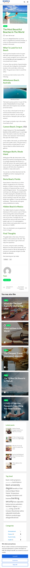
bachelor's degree (11, 506)
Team (6, 35)
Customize (15, 560)
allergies (8, 518)
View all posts (7, 280)
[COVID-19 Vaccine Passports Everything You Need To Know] (15, 408)
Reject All (15, 564)
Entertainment (12, 531)
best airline (20, 511)
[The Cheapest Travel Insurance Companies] (15, 358)
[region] (15, 554)
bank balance (17, 482)
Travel (5, 26)
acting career (13, 509)
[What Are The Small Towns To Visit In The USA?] (15, 308)
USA (25, 127)
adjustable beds (11, 513)
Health (10, 540)
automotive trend (9, 482)
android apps (16, 515)
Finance (10, 534)
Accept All (15, 556)
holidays (6, 259)
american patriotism (15, 504)
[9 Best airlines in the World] (15, 333)
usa (10, 259)
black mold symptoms (13, 480)
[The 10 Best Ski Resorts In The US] (15, 383)
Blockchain (14, 518)
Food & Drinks (11, 537)
